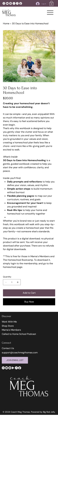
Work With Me (9, 321)
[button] (51, 3)
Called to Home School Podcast (19, 334)
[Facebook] (20, 3)
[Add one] (18, 282)
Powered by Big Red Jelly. (43, 412)
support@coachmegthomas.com (20, 352)
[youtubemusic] (14, 3)
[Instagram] (4, 3)
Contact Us (8, 348)
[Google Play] (13, 367)
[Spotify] (10, 3)
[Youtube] (7, 3)
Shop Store (8, 325)
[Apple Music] (17, 3)
